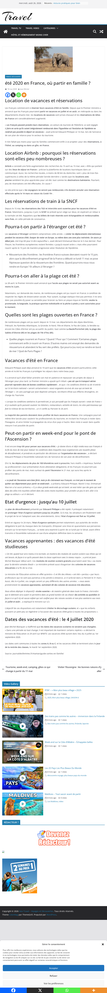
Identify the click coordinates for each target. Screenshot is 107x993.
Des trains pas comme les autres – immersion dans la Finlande (75, 716)
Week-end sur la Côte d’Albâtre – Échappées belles (69, 742)
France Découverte (13, 77)
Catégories (49, 28)
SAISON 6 (75, 697)
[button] (102, 944)
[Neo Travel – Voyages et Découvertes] (5, 31)
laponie (85, 723)
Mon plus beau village (61, 697)
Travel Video (32, 28)
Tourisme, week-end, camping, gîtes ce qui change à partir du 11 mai (28, 669)
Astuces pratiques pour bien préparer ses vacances (67, 4)
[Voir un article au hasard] (101, 31)
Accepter (53, 968)
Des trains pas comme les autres (60, 723)
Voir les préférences (53, 983)
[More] (24, 94)
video (61, 801)
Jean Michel (24, 89)
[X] (13, 94)
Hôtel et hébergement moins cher (29, 35)
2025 (49, 697)
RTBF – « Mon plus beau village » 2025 (63, 690)
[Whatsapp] (18, 94)
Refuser (53, 975)
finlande (78, 723)
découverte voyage (55, 775)
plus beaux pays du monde (75, 775)
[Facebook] (7, 94)
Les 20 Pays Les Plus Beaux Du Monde (63, 768)
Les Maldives (52, 801)
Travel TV (16, 28)
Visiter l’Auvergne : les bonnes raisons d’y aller (79, 669)
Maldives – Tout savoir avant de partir (63, 794)
